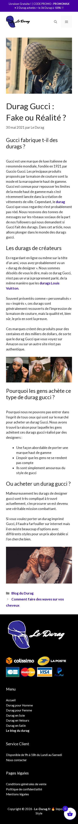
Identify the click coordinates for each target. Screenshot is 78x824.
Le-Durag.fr (42, 809)
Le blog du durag (17, 730)
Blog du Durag (22, 593)
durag (60, 202)
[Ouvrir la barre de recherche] (55, 22)
